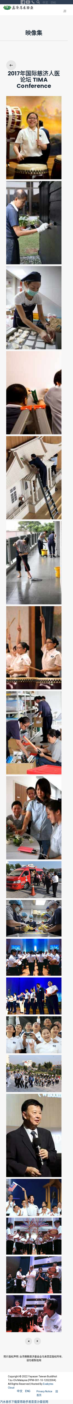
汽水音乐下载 (8, 1401)
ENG (53, 2)
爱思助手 (22, 1401)
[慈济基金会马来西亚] (18, 7)
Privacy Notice (44, 1391)
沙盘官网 (42, 1401)
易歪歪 (32, 1401)
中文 (46, 2)
